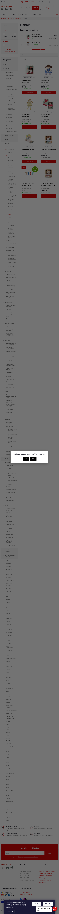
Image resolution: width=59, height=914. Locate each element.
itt (12, 907)
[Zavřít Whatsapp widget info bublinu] (37, 906)
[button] (54, 908)
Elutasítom (36, 904)
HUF (26, 459)
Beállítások (10, 911)
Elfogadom (48, 904)
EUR (33, 459)
